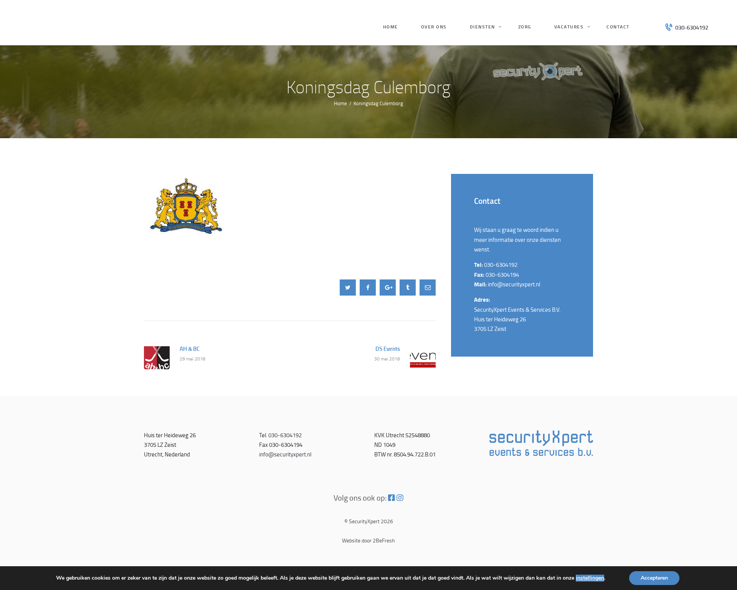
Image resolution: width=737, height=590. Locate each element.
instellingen (590, 578)
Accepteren (654, 578)
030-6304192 (500, 265)
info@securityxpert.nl (514, 284)
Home (340, 103)
